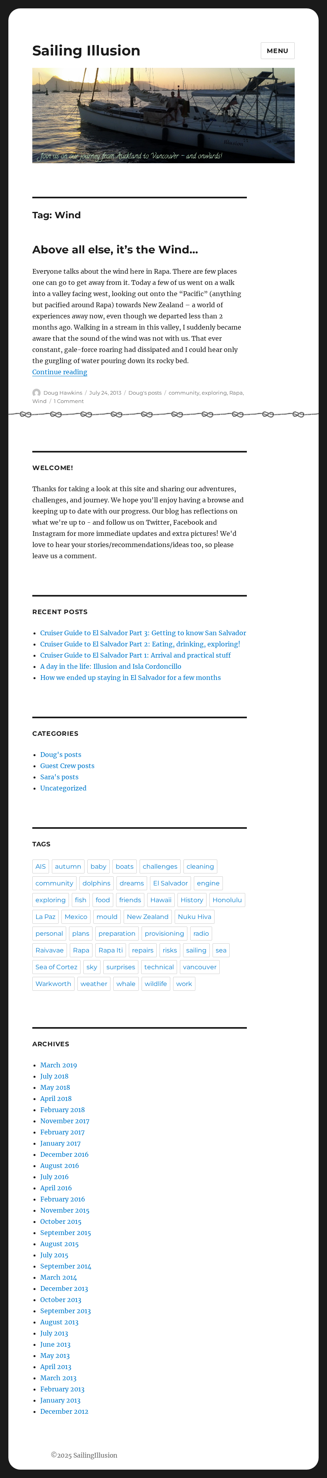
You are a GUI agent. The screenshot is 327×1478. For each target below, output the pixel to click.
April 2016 (56, 1188)
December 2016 (64, 1154)
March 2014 (58, 1277)
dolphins (96, 883)
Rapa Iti (110, 950)
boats (125, 866)
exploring (214, 392)
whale (126, 984)
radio (201, 933)
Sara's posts (59, 777)
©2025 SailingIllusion (84, 1455)
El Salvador (170, 883)
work (184, 984)
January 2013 (60, 1400)
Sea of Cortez (56, 967)
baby (98, 866)
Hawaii (160, 900)
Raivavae (49, 950)
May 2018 (55, 1087)
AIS (40, 866)
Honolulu (227, 900)
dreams (132, 883)
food (103, 900)
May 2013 (55, 1355)
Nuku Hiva (194, 917)
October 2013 (60, 1300)
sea (221, 950)
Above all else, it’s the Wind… (115, 249)
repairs (143, 950)
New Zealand (148, 917)
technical (159, 967)
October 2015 (61, 1221)
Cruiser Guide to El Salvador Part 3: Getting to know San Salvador (143, 633)
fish (81, 900)
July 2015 (54, 1255)
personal (49, 933)
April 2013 (55, 1367)
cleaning (200, 866)
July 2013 (54, 1333)
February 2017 (62, 1132)
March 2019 (58, 1065)
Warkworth (53, 984)
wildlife (156, 984)
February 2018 (62, 1110)
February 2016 (62, 1199)
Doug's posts (145, 392)
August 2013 (59, 1322)
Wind (39, 401)
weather (94, 984)
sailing (196, 950)
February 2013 (62, 1389)
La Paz (45, 917)
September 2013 (65, 1311)
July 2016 (54, 1177)
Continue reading (59, 372)
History (192, 900)
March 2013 (58, 1378)
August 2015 (59, 1244)
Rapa (236, 392)
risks (170, 950)
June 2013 (55, 1344)
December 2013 (64, 1288)
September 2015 (65, 1233)
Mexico (76, 917)
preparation (117, 933)
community (184, 392)
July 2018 (54, 1076)
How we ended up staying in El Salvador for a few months (130, 678)
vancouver (200, 967)
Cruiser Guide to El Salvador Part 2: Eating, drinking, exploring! (140, 644)
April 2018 (56, 1099)
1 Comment (69, 401)
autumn (68, 866)
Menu (278, 51)
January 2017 (60, 1143)
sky (92, 967)
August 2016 (59, 1166)
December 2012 (64, 1411)
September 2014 (65, 1266)
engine (208, 883)
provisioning (164, 933)
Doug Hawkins (62, 392)
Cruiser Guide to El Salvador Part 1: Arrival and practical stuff (135, 655)
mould (107, 917)
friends (130, 900)
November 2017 (64, 1121)
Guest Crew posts (67, 766)
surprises (120, 967)
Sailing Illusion (86, 50)
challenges (160, 866)
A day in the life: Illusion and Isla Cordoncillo (110, 666)
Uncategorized (63, 788)
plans (80, 933)
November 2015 (65, 1210)
